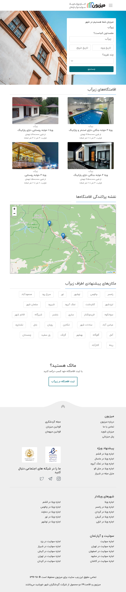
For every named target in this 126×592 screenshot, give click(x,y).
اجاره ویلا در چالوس (51, 507)
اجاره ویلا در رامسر (104, 507)
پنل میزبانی (108, 436)
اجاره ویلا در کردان (104, 512)
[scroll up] (63, 406)
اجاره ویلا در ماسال (104, 459)
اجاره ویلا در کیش (104, 517)
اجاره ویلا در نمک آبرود (102, 463)
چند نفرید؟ (108, 55)
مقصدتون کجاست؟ (104, 33)
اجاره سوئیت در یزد (50, 541)
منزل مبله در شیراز (104, 473)
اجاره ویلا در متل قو (104, 468)
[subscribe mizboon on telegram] (50, 479)
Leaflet (110, 272)
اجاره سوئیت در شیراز (49, 546)
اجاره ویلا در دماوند (51, 512)
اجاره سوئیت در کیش (49, 551)
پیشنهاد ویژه (105, 448)
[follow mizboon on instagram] (59, 479)
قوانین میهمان (53, 431)
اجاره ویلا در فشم (105, 454)
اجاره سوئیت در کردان (49, 561)
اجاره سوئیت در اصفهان (101, 551)
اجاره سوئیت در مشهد (102, 556)
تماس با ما (108, 426)
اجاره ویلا (109, 502)
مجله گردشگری (53, 422)
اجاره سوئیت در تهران (102, 546)
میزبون (109, 416)
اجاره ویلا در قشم (52, 502)
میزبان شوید (107, 431)
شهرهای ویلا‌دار (104, 496)
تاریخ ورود (105, 48)
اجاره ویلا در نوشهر (51, 521)
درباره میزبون (107, 422)
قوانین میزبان (53, 426)
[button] (63, 236)
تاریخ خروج (82, 48)
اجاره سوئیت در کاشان (102, 561)
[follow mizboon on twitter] (42, 479)
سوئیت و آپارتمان (102, 536)
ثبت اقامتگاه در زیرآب (63, 381)
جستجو (91, 69)
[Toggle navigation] (111, 5)
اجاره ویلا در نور (53, 517)
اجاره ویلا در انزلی (105, 521)
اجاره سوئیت (107, 541)
